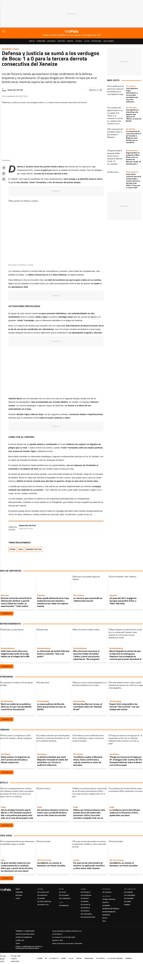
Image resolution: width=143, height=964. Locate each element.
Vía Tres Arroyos (44, 901)
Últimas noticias (108, 899)
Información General (111, 908)
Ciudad (79, 958)
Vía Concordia (86, 914)
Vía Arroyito (42, 895)
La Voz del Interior (115, 958)
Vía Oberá (84, 901)
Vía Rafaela (85, 908)
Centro (61, 41)
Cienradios (88, 958)
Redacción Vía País (15, 90)
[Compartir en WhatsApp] (4, 173)
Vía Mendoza (64, 905)
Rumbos (127, 904)
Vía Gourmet (129, 898)
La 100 (71, 958)
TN (46, 958)
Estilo (104, 918)
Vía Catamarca (65, 898)
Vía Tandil (41, 898)
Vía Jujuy (62, 892)
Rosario (51, 41)
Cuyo (86, 41)
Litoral (78, 41)
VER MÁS (5, 613)
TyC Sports (100, 958)
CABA (18, 898)
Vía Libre (127, 901)
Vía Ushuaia (106, 892)
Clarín (39, 958)
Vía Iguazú (85, 898)
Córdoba (40, 41)
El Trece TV (54, 958)
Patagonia (96, 41)
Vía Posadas (85, 892)
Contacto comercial (24, 937)
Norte (70, 41)
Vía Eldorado (86, 895)
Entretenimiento (109, 912)
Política (105, 902)
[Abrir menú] (22, 31)
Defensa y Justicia (33, 549)
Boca (16, 49)
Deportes (7, 49)
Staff (18, 943)
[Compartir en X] (4, 179)
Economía (106, 905)
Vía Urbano (128, 892)
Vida (104, 921)
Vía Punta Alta (43, 904)
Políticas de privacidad (25, 934)
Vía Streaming (129, 895)
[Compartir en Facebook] (4, 168)
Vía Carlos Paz (43, 892)
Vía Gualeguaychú (88, 917)
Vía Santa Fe (85, 904)
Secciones (108, 41)
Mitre (63, 958)
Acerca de (20, 940)
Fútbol (12, 549)
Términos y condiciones (25, 931)
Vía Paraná (85, 911)
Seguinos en (94, 90)
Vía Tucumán (64, 895)
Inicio (32, 41)
